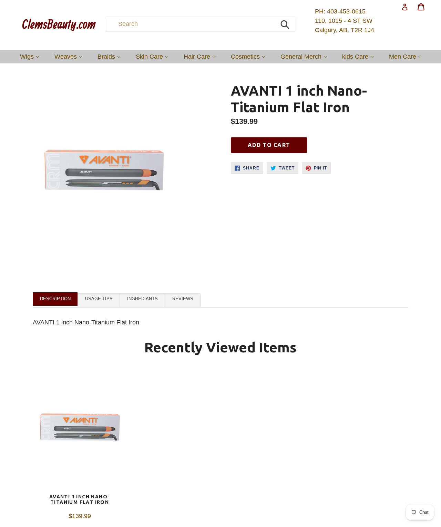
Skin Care (154, 56)
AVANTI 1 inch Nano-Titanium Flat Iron (79, 499)
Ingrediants (142, 298)
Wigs (31, 56)
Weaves (69, 56)
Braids (111, 56)
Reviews (182, 298)
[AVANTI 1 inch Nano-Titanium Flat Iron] (79, 431)
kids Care (359, 56)
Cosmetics (249, 56)
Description (55, 298)
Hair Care (201, 56)
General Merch (305, 56)
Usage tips (99, 298)
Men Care (407, 56)
